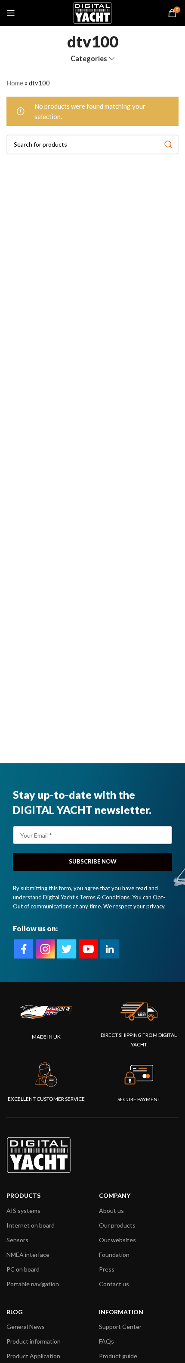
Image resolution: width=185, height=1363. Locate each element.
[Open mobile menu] (10, 13)
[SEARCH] (169, 144)
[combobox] (92, 144)
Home (14, 83)
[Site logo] (92, 12)
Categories (89, 59)
